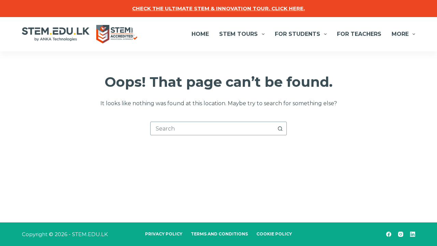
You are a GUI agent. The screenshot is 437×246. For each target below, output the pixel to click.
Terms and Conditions (219, 233)
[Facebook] (388, 234)
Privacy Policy (163, 233)
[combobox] (212, 128)
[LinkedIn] (412, 234)
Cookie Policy (274, 233)
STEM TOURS (238, 34)
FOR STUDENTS (297, 34)
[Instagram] (400, 234)
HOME (200, 34)
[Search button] (279, 128)
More (400, 34)
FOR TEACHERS (359, 34)
